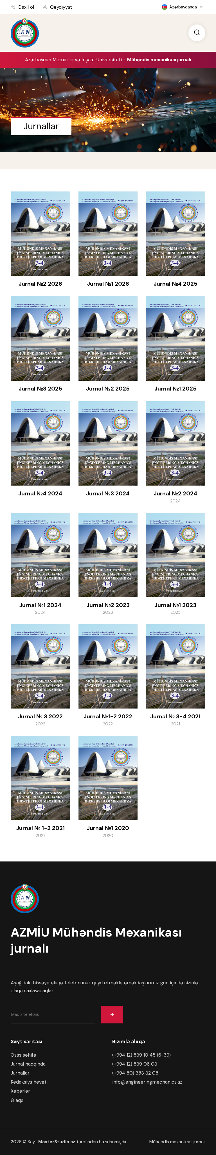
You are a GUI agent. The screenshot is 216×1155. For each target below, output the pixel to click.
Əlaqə (17, 1100)
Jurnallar (20, 1073)
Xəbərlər (20, 1091)
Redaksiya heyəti (29, 1082)
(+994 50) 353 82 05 (135, 1073)
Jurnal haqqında (28, 1064)
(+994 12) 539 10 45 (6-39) (141, 1055)
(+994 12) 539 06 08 (134, 1064)
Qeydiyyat (61, 7)
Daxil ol (26, 7)
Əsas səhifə (23, 1055)
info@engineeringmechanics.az (147, 1082)
